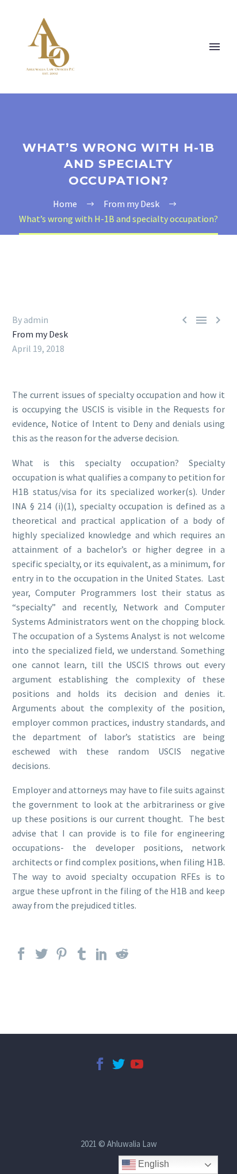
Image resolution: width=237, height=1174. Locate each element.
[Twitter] (41, 958)
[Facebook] (21, 958)
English (152, 1164)
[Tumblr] (81, 958)
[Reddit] (122, 958)
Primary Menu (214, 46)
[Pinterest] (61, 958)
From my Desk (40, 334)
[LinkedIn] (101, 958)
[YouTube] (137, 1069)
